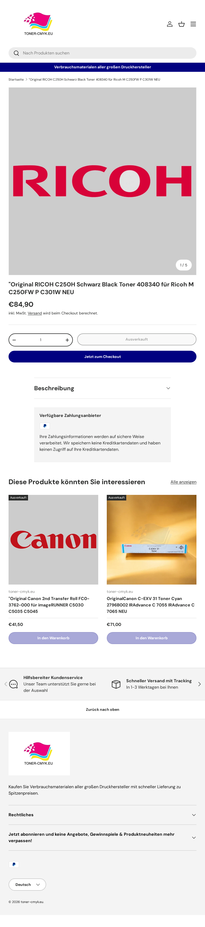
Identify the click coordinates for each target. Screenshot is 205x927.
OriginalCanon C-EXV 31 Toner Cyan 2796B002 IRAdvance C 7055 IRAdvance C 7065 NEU (151, 605)
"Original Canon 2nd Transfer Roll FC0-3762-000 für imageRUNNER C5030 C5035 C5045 (49, 605)
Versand (35, 313)
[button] (181, 24)
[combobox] (102, 53)
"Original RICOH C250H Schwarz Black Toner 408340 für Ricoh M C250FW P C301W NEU (94, 79)
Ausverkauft (136, 339)
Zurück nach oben (102, 709)
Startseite (16, 79)
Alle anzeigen (183, 482)
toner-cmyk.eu (32, 902)
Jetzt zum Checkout (102, 356)
